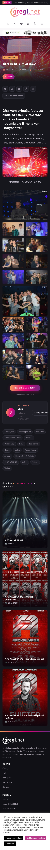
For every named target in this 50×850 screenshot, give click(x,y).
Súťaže (5, 787)
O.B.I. (24, 462)
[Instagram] (14, 23)
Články (5, 768)
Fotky (4, 773)
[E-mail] (33, 89)
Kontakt (5, 799)
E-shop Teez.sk (9, 809)
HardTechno (33, 444)
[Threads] (34, 23)
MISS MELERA (10, 462)
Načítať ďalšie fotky (25, 388)
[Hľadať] (8, 23)
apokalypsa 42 (25, 432)
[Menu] (42, 24)
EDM (21, 444)
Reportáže (7, 782)
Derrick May (9, 444)
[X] (12, 89)
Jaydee (7, 456)
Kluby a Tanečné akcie (24, 456)
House (7, 450)
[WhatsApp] (19, 89)
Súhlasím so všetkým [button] (36, 838)
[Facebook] (21, 23)
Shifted (35, 462)
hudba (17, 450)
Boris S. (29, 438)
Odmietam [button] (10, 844)
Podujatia (6, 778)
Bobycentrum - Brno (12, 438)
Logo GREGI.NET (10, 804)
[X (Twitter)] (28, 23)
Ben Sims (40, 432)
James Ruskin (30, 450)
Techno (7, 468)
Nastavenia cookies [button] (14, 838)
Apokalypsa (9, 432)
